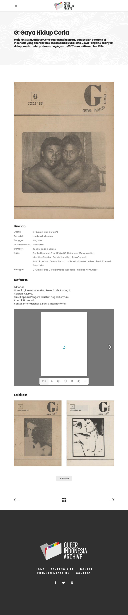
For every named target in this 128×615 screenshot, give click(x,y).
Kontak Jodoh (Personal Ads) (48, 261)
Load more (64, 478)
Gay (53, 253)
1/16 (44, 381)
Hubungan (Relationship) (80, 253)
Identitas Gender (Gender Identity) (51, 257)
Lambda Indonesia (76, 261)
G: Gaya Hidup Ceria (43, 269)
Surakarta (38, 265)
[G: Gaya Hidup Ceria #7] (38, 433)
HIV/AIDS (61, 253)
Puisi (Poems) (103, 261)
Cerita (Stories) (41, 253)
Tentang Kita (62, 569)
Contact (83, 573)
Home (40, 569)
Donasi (86, 569)
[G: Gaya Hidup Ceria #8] (90, 433)
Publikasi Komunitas (86, 269)
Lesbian (91, 261)
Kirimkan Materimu (53, 573)
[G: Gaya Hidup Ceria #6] (64, 150)
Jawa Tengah (79, 257)
